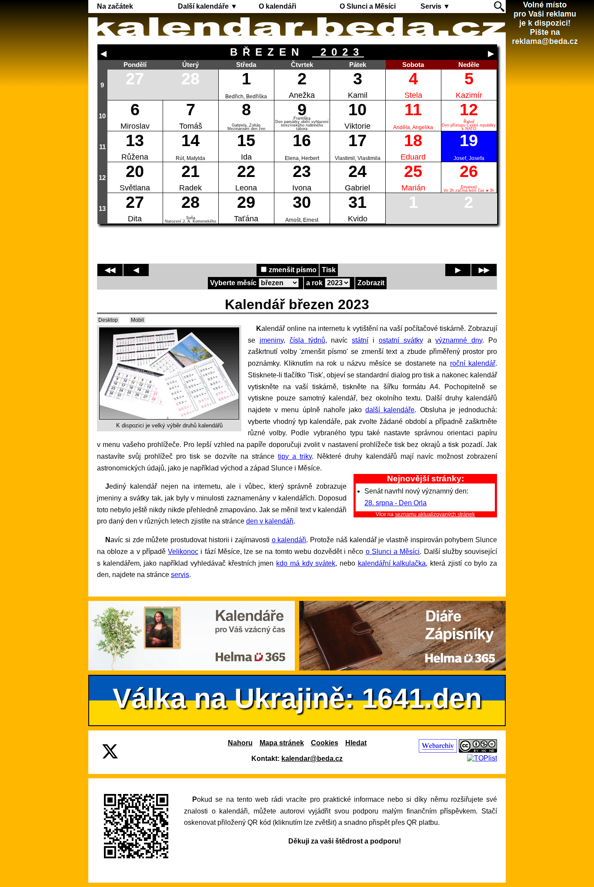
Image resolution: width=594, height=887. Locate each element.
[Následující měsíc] (491, 54)
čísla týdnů (307, 340)
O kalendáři (277, 6)
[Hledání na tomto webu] (499, 6)
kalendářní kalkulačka (392, 563)
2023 (338, 52)
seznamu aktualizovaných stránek (435, 514)
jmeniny (272, 340)
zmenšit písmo (293, 269)
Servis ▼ (435, 6)
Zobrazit (370, 283)
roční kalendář (472, 363)
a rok (314, 283)
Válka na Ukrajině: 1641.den (297, 698)
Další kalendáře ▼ (207, 6)
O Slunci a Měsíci (368, 6)
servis (180, 574)
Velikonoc (183, 551)
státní (360, 340)
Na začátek (115, 6)
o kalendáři (289, 540)
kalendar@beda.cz (312, 758)
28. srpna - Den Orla (395, 503)
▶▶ (484, 269)
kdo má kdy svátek (305, 563)
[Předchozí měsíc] (103, 54)
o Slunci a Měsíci (393, 551)
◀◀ (110, 269)
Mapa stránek (282, 743)
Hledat (356, 743)
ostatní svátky (401, 340)
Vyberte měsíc (233, 283)
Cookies (324, 743)
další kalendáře (389, 409)
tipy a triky (295, 456)
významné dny (458, 340)
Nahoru (240, 743)
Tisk (329, 269)
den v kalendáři (270, 521)
